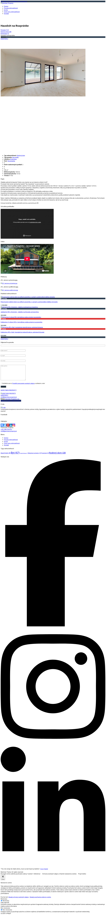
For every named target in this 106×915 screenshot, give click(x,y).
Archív (6, 441)
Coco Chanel (44, 869)
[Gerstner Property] (7, 3)
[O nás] (3, 407)
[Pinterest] (7, 425)
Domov (6, 438)
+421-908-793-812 (6, 1)
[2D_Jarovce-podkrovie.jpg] (9, 290)
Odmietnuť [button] (37, 874)
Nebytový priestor (34, 453)
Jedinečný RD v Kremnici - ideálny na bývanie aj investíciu (20, 312)
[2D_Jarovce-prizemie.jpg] (9, 283)
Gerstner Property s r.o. (12, 399)
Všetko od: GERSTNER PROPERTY (11, 401)
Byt (15, 452)
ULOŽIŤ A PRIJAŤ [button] (6, 913)
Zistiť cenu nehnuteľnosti (12, 443)
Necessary (6, 901)
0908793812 (4, 39)
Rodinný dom (21, 155)
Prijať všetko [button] (82, 874)
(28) (6, 32)
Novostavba (11, 161)
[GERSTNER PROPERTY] (8, 393)
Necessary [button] (4, 899)
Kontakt (6, 445)
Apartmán (6, 453)
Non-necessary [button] (5, 908)
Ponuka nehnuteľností (11, 440)
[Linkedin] (10, 425)
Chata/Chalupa (23, 453)
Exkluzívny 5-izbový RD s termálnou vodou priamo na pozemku (21, 322)
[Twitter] (5, 425)
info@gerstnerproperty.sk (19, 1)
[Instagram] (13, 425)
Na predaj (15, 157)
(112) (5, 30)
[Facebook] (2, 425)
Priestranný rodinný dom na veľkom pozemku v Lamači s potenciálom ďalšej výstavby (29, 302)
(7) (5, 33)
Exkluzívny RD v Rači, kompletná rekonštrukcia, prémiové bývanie (22, 332)
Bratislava (13, 159)
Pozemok (45, 453)
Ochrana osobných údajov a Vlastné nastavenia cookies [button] (59, 874)
